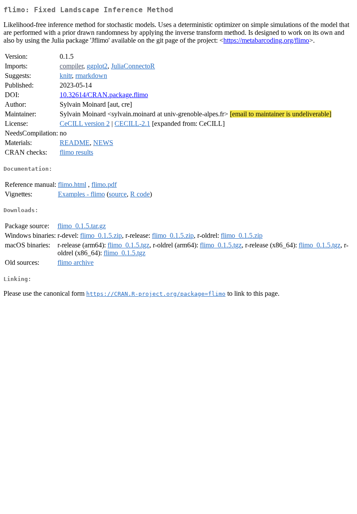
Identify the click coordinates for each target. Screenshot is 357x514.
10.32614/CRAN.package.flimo (104, 94)
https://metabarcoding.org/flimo (266, 40)
